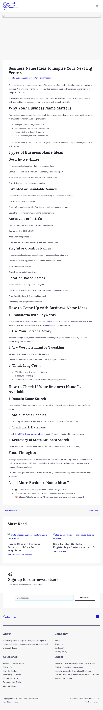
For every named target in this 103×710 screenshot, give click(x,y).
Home (57, 640)
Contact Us (59, 648)
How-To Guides (14, 554)
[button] (97, 616)
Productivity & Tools (12, 682)
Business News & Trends (13, 663)
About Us (59, 644)
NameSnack (51, 325)
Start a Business (16, 78)
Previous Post (10, 511)
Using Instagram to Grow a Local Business (73, 671)
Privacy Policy (61, 651)
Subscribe (84, 597)
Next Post (94, 511)
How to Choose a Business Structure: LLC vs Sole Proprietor (24, 547)
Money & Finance (10, 678)
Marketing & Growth (12, 674)
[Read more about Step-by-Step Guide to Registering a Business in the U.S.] (74, 536)
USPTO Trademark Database (30, 434)
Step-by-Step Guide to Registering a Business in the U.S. (74, 545)
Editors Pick (29, 78)
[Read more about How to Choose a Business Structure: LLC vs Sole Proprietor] (29, 536)
